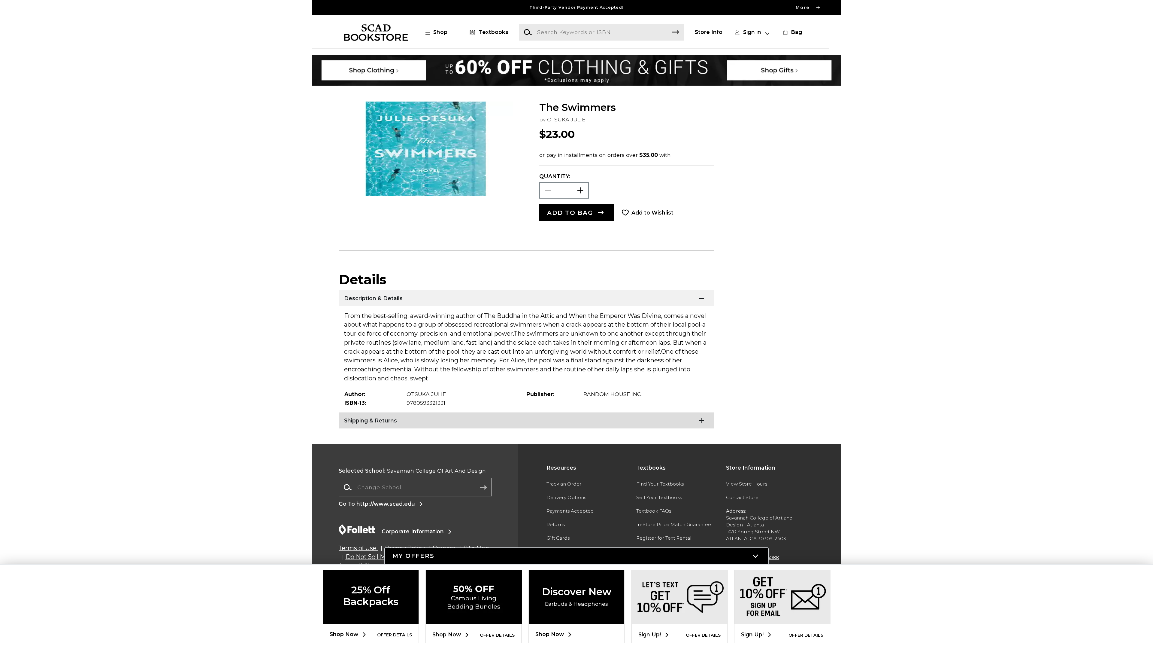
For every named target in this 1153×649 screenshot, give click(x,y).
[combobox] (415, 487)
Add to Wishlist (652, 212)
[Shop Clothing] (403, 60)
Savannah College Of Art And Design (412, 471)
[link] (791, 32)
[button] (576, 7)
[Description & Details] (526, 297)
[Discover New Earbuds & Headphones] (576, 619)
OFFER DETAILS (394, 635)
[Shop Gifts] (749, 60)
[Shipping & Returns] (526, 420)
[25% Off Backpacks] (371, 619)
